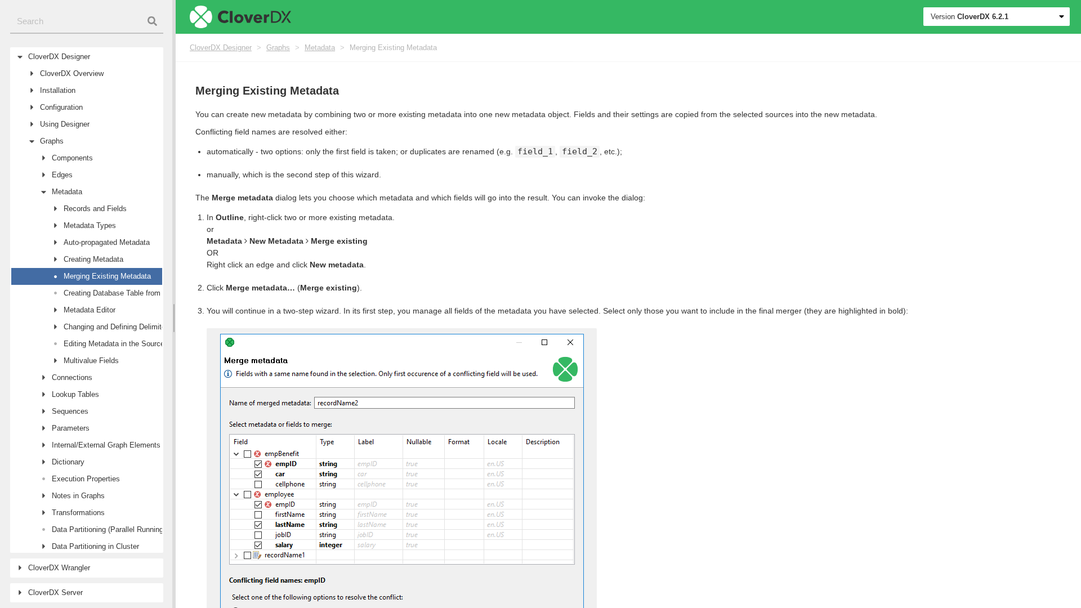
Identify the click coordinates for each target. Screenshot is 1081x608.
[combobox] (86, 22)
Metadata (320, 47)
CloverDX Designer (221, 47)
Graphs (278, 47)
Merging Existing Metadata (393, 47)
